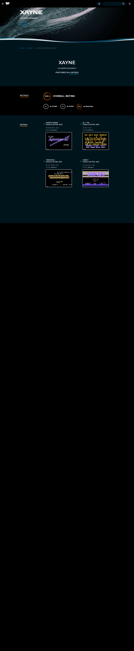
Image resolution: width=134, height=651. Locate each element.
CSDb (25, 24)
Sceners (29, 48)
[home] (8, 4)
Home (22, 48)
